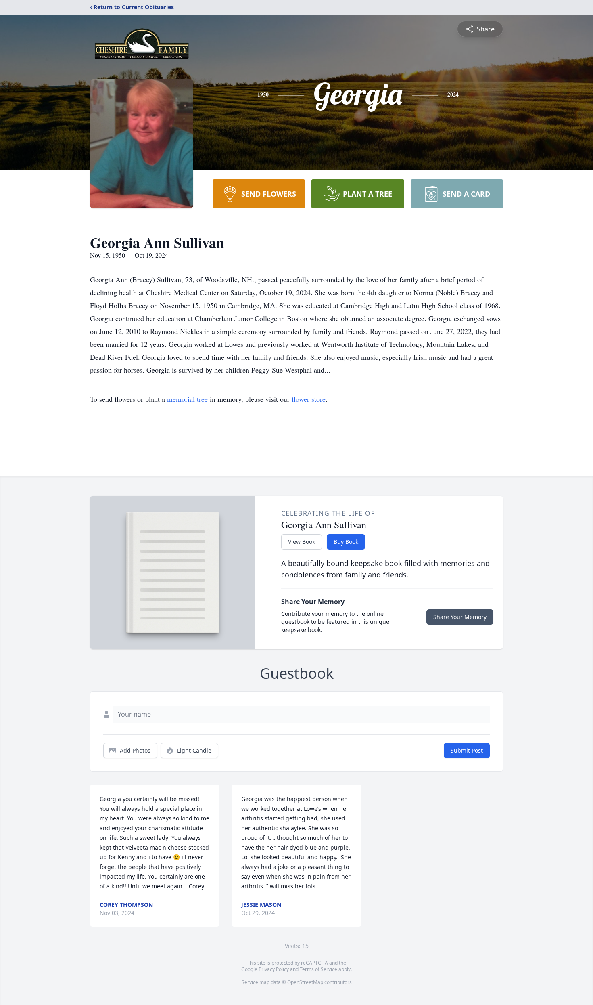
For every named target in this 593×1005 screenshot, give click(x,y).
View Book (301, 542)
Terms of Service (318, 969)
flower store (309, 399)
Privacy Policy (274, 969)
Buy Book (346, 542)
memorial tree (187, 399)
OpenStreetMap (305, 982)
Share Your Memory (460, 617)
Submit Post (467, 750)
